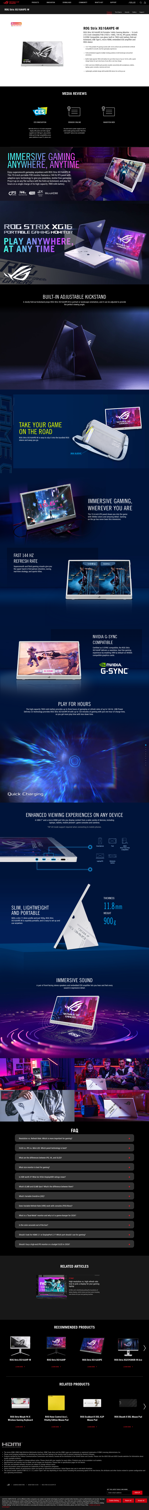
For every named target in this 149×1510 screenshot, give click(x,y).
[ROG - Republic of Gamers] (11, 2)
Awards (127, 12)
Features (109, 12)
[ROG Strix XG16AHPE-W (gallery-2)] (111, 1074)
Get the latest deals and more (117, 1489)
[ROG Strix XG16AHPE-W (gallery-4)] (111, 1106)
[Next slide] (144, 1348)
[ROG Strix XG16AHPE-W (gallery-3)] (37, 1106)
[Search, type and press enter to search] (140, 2)
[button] (137, 1493)
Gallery (134, 12)
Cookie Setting (114, 1500)
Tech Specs (118, 12)
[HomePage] (8, 1485)
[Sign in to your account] (145, 2)
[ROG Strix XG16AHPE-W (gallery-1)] (37, 1074)
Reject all (128, 1500)
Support (141, 12)
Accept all (141, 1500)
